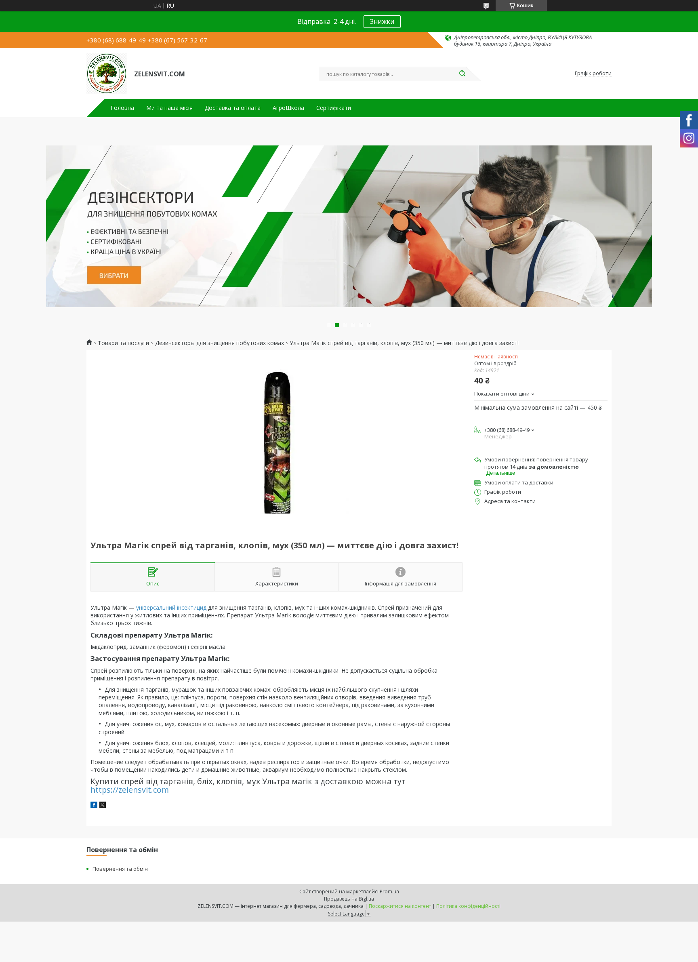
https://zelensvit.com (129, 789)
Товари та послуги (123, 343)
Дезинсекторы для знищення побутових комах (219, 343)
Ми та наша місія (169, 108)
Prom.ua (389, 891)
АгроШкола (288, 108)
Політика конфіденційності (468, 906)
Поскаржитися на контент (400, 906)
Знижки (382, 21)
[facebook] (93, 806)
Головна (122, 108)
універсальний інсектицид (171, 607)
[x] (102, 806)
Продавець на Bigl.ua (349, 898)
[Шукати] (462, 74)
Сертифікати (333, 108)
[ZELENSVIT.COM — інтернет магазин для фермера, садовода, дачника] (106, 73)
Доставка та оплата (233, 108)
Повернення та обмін (120, 868)
